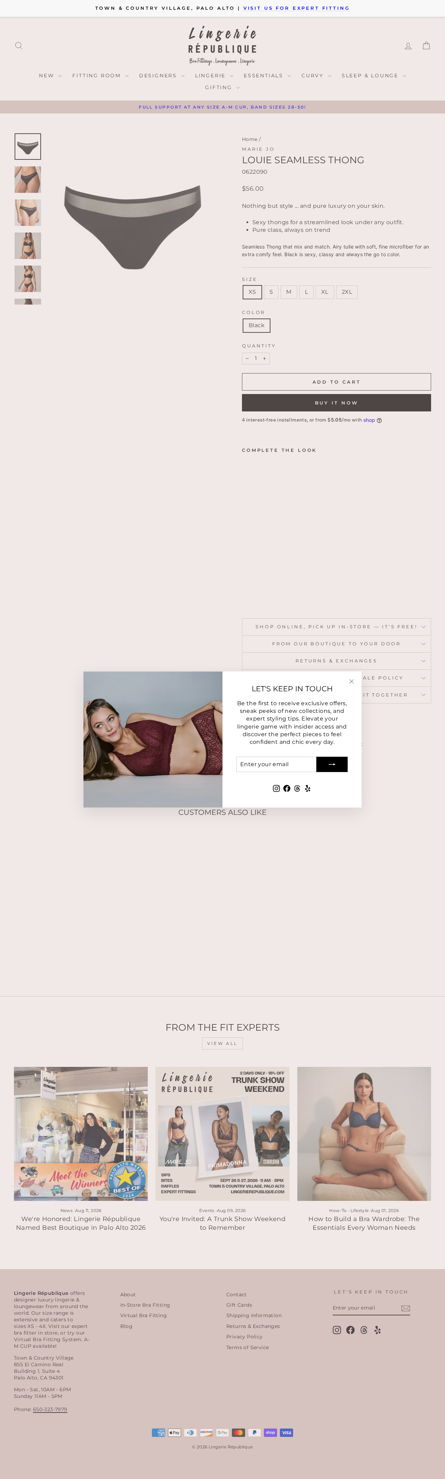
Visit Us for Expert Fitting (296, 8)
